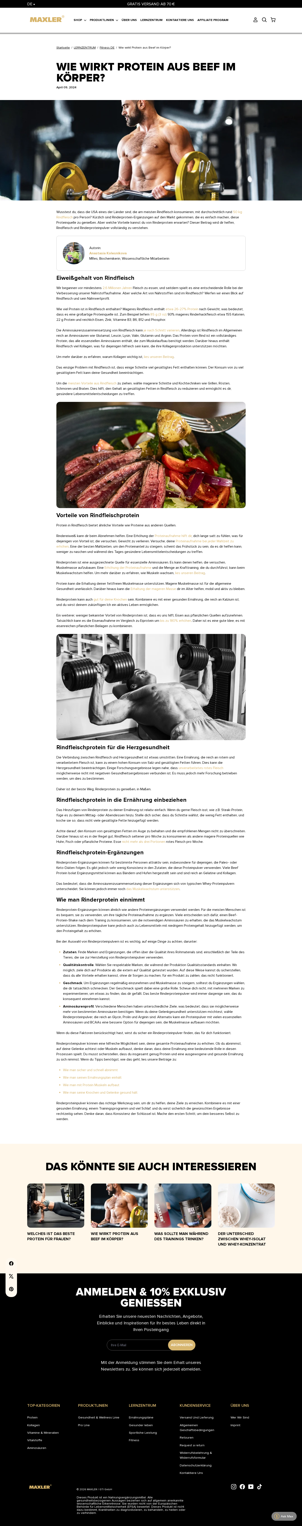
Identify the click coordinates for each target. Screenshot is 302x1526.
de (30, 4)
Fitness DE (107, 47)
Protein (32, 1417)
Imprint (235, 1425)
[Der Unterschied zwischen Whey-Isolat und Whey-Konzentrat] (246, 1206)
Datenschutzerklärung (196, 1465)
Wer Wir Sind (240, 1417)
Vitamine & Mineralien (43, 1433)
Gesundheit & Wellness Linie (98, 1417)
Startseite (63, 47)
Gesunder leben (141, 1425)
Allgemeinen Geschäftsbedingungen (197, 1427)
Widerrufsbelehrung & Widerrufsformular (196, 1455)
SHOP (78, 20)
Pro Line (84, 1425)
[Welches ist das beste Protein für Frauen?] (55, 1206)
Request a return (192, 1445)
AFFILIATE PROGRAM (212, 20)
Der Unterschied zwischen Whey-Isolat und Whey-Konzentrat (242, 1239)
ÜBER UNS (129, 20)
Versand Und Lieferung (197, 1417)
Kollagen (33, 1425)
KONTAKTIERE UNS (180, 20)
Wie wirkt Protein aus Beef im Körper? (114, 1236)
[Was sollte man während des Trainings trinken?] (182, 1206)
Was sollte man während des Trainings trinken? (181, 1236)
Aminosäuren (36, 1448)
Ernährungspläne (141, 1417)
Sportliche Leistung (143, 1433)
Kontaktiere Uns (191, 1473)
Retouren (186, 1437)
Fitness (134, 1440)
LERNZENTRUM (151, 20)
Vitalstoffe (34, 1440)
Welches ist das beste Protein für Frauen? (51, 1236)
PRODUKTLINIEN (102, 20)
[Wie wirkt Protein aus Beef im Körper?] (119, 1206)
